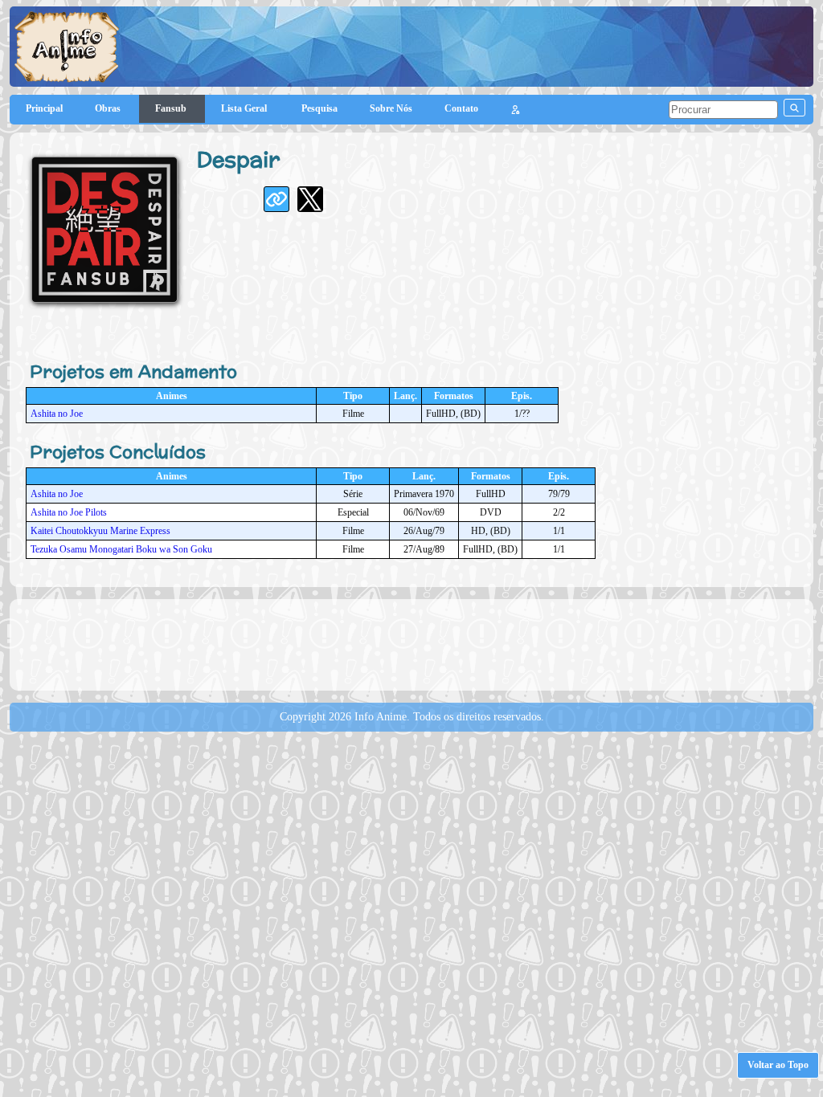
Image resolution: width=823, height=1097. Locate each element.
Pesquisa (319, 108)
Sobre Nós (391, 108)
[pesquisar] (794, 107)
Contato (461, 108)
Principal (44, 108)
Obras (109, 108)
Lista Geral (245, 108)
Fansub (172, 108)
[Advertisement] (411, 643)
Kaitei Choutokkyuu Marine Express (100, 530)
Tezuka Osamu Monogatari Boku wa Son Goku (121, 549)
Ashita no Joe (57, 413)
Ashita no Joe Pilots (69, 512)
